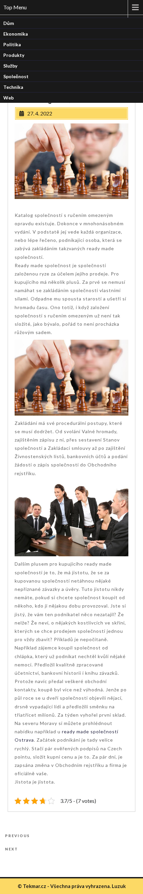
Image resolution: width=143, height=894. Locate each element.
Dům (8, 23)
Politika (12, 44)
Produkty (13, 55)
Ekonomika (15, 34)
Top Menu (15, 7)
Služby (10, 66)
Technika (13, 87)
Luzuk (119, 886)
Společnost (16, 76)
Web (8, 97)
